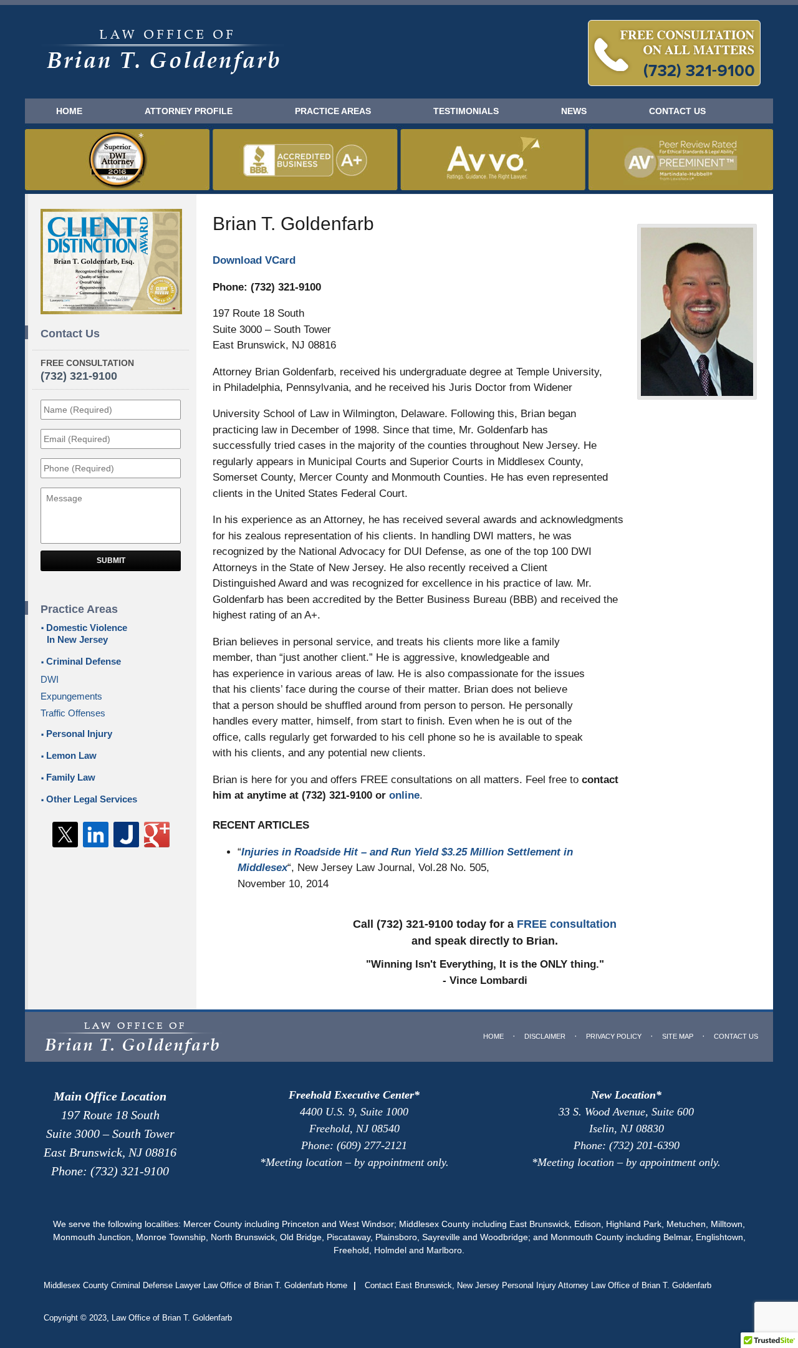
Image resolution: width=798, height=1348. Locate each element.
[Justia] (126, 834)
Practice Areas (333, 111)
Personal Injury (79, 733)
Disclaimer (544, 1036)
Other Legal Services (91, 799)
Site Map (677, 1036)
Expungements (71, 696)
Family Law (70, 777)
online (404, 795)
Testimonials (466, 111)
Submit (111, 560)
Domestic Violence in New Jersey (86, 633)
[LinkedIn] (96, 834)
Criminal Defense (83, 661)
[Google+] (157, 834)
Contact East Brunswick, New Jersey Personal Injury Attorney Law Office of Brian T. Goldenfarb (538, 1285)
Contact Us (677, 111)
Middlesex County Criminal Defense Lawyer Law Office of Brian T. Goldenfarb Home (195, 1285)
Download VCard (254, 260)
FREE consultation (567, 924)
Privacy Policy (614, 1036)
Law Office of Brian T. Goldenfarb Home (162, 52)
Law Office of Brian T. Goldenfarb (172, 1317)
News (574, 111)
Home (69, 111)
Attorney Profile (189, 111)
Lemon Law (71, 755)
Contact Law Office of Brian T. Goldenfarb (674, 53)
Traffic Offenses (73, 713)
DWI (50, 679)
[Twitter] (65, 834)
